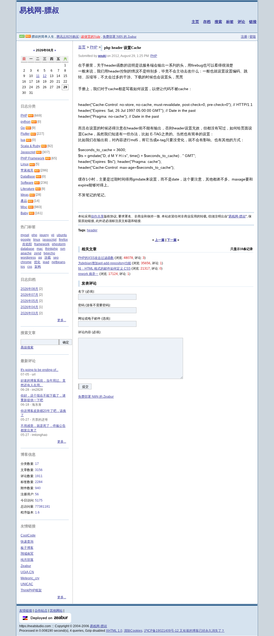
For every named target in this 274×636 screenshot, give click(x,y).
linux (36, 240)
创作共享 (97, 216)
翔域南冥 (27, 553)
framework (42, 244)
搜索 (218, 22)
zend (37, 253)
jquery (44, 235)
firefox (63, 240)
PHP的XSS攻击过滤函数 (96, 258)
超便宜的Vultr (90, 37)
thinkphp (51, 249)
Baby (24, 213)
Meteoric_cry (30, 578)
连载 (47, 257)
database (27, 249)
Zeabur (26, 566)
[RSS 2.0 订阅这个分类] (30, 115)
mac (40, 249)
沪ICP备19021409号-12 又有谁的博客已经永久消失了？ (184, 631)
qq (40, 257)
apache (26, 253)
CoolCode (28, 535)
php (34, 235)
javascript (49, 240)
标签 (230, 22)
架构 (38, 267)
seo (56, 257)
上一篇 (160, 240)
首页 (82, 47)
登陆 (252, 37)
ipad (46, 262)
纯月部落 (27, 560)
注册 (244, 37)
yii (52, 235)
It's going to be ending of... (39, 370)
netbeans (58, 262)
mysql (25, 235)
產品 (24, 201)
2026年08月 (29, 289)
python (26, 122)
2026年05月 (29, 301)
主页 (195, 22)
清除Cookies (133, 631)
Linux (25, 164)
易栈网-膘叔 (39, 10)
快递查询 (27, 541)
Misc (24, 207)
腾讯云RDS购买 (67, 37)
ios (23, 267)
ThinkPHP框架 (31, 590)
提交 (85, 387)
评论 (241, 22)
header (92, 230)
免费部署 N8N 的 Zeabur (119, 37)
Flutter (25, 134)
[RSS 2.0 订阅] (28, 37)
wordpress (28, 257)
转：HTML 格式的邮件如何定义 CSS (104, 268)
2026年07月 (29, 295)
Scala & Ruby (30, 146)
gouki (102, 56)
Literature (28, 189)
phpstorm (59, 244)
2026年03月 (29, 313)
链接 (253, 22)
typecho (49, 253)
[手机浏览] (22, 37)
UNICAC (27, 584)
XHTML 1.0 (114, 631)
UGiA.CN (27, 572)
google (26, 240)
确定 (66, 342)
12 (45, 76)
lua (23, 140)
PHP (93, 47)
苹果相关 (27, 170)
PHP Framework (32, 158)
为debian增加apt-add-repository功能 (104, 263)
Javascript (28, 152)
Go (23, 128)
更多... (61, 320)
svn (62, 249)
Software (27, 183)
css (29, 267)
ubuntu (62, 235)
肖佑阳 (27, 244)
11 (38, 76)
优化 (37, 262)
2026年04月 (29, 307)
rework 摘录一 (88, 274)
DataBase (28, 176)
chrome (26, 262)
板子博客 (27, 548)
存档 (207, 22)
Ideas (25, 195)
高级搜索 (27, 347)
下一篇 (172, 240)
